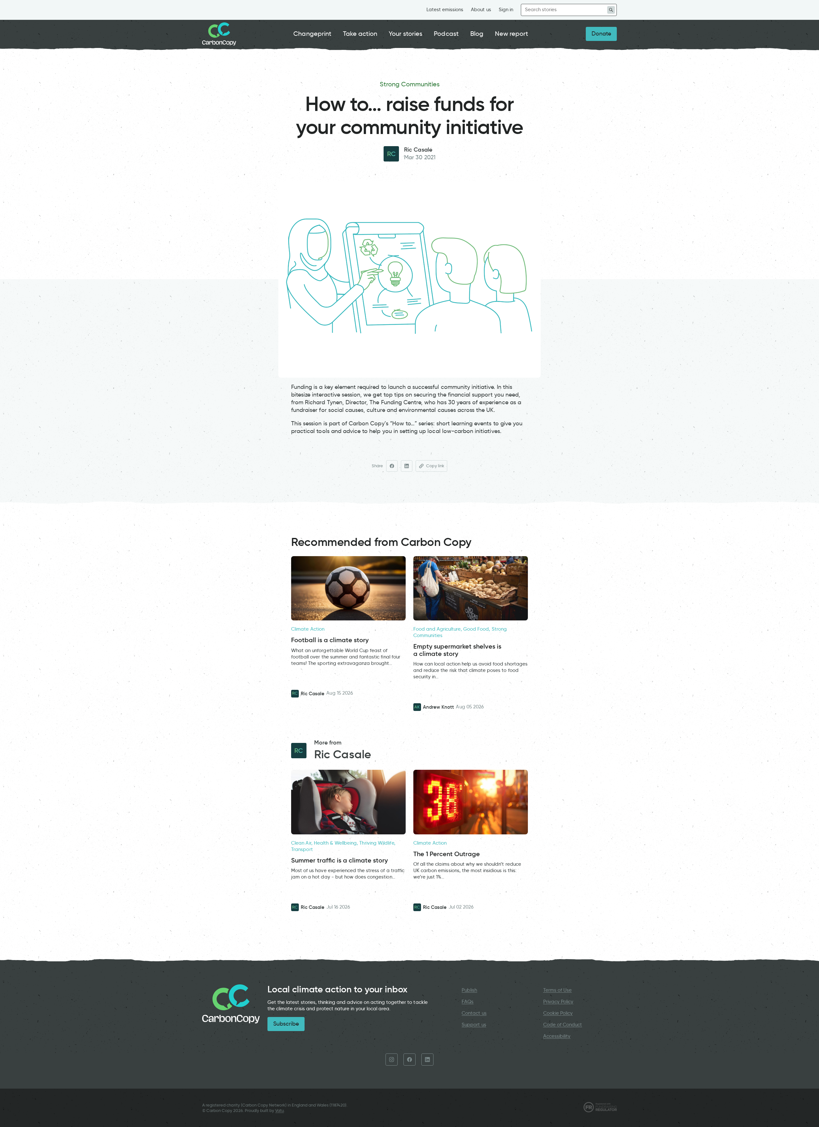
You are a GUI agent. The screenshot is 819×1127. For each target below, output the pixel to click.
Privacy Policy (558, 1002)
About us (481, 9)
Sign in (506, 9)
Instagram (392, 1059)
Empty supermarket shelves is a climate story (457, 650)
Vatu (279, 1110)
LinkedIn (427, 1059)
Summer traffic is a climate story (339, 860)
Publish (469, 990)
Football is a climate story (330, 640)
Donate (601, 33)
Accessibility (557, 1036)
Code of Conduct (562, 1025)
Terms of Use (557, 990)
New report (511, 33)
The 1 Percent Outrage (446, 854)
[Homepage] (219, 33)
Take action (360, 33)
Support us (474, 1025)
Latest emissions (445, 9)
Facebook (409, 1059)
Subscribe (286, 1023)
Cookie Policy (558, 1013)
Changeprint (312, 33)
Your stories (405, 33)
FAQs (467, 1002)
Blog (476, 33)
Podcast (446, 33)
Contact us (474, 1013)
